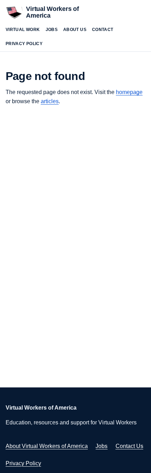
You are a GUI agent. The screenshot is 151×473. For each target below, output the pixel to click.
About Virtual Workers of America (47, 446)
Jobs (52, 29)
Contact (102, 29)
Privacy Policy (24, 43)
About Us (74, 29)
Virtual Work (23, 29)
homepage (129, 92)
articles (50, 101)
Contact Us (129, 446)
